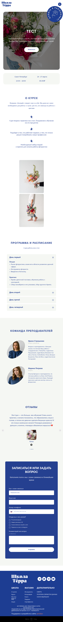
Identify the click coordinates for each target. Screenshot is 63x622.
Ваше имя (12, 498)
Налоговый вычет (43, 597)
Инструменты (29, 592)
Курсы (13, 594)
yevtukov (40, 614)
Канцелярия (28, 594)
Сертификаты (29, 602)
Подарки (27, 599)
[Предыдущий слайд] (3, 430)
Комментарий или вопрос (18, 531)
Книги (26, 597)
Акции (13, 602)
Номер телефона (15, 507)
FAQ (12, 599)
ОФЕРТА (39, 592)
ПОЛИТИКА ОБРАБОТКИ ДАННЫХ (47, 594)
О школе (14, 592)
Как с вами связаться (16, 489)
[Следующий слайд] (60, 430)
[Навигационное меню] (59, 4)
